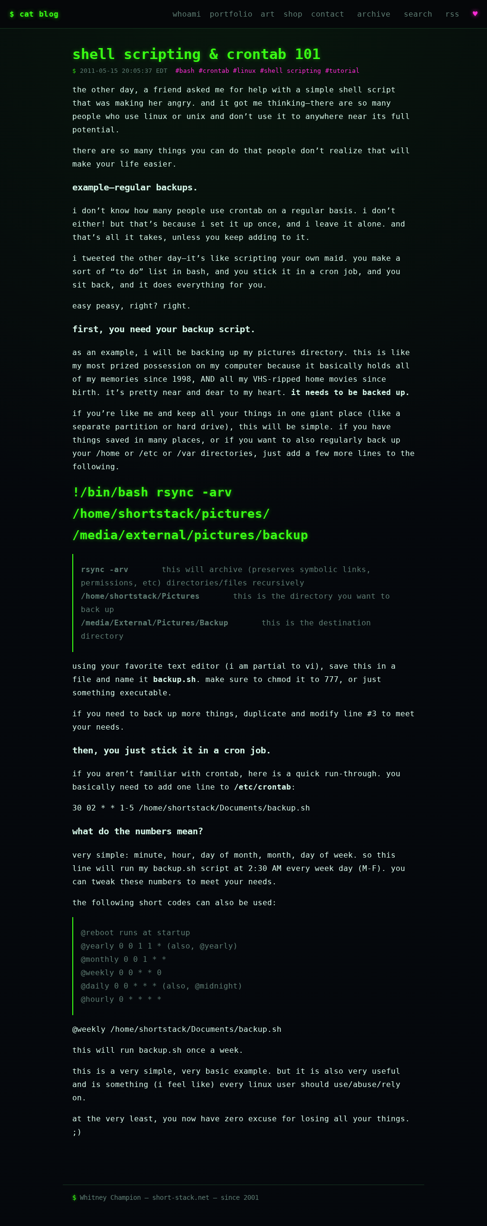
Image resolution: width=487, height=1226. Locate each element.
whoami (187, 14)
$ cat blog (34, 14)
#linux (244, 70)
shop (292, 14)
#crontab (214, 70)
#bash (185, 70)
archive (373, 14)
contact (327, 14)
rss (452, 14)
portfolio (231, 14)
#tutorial (342, 70)
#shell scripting (290, 70)
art (268, 14)
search (418, 14)
